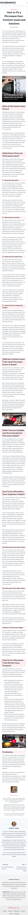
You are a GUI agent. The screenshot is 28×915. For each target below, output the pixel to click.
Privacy (23, 911)
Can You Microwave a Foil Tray (7, 867)
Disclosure (17, 911)
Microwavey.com (14, 907)
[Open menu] (27, 3)
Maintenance (14, 9)
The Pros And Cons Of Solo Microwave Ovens (21, 867)
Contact (10, 911)
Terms (11, 913)
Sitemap (16, 913)
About (5, 911)
